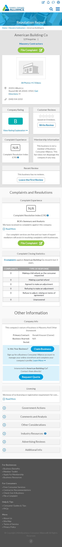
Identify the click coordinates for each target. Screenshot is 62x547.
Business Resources (12, 477)
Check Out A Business (13, 493)
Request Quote (31, 377)
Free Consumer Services (14, 487)
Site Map (7, 521)
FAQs (6, 508)
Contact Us (53, 2)
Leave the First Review (31, 179)
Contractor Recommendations (17, 490)
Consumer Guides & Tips (14, 505)
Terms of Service (11, 524)
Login (58, 2)
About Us (7, 518)
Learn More (38, 360)
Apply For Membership (13, 474)
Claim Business (42, 349)
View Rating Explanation (14, 130)
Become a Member (48, 2)
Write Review (46, 125)
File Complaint (43, 2)
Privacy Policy (9, 527)
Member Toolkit (10, 471)
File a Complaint (10, 496)
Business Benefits (11, 468)
